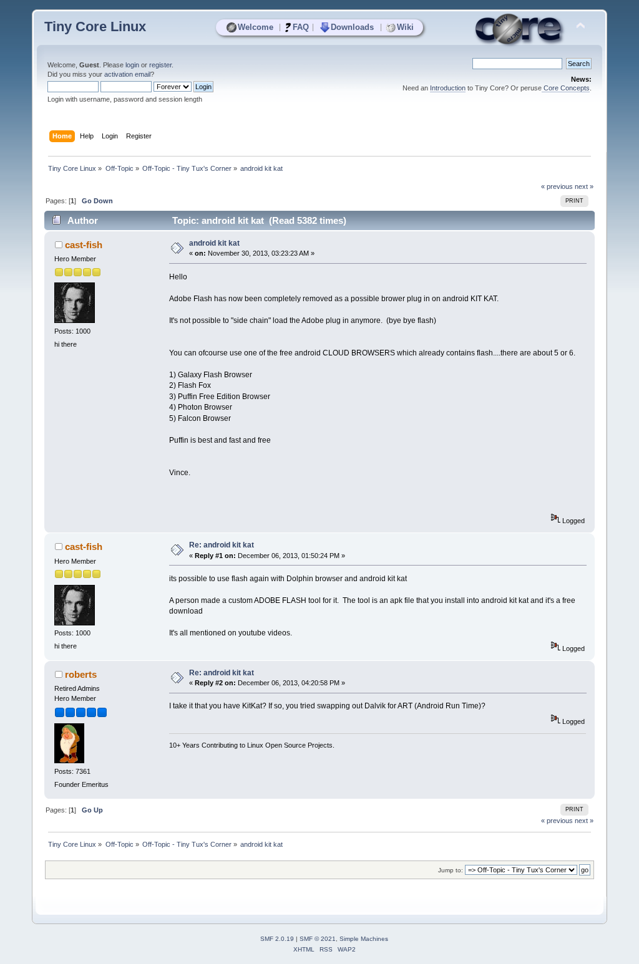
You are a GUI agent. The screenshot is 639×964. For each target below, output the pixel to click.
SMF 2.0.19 (277, 938)
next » (584, 186)
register (160, 65)
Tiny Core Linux (95, 26)
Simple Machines (363, 938)
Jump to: (450, 870)
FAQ (301, 27)
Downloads (352, 27)
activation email (127, 74)
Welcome (255, 27)
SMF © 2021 (318, 938)
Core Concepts (566, 88)
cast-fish (83, 244)
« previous (557, 186)
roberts (81, 674)
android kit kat (214, 243)
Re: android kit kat (221, 545)
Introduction (448, 88)
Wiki (405, 27)
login (132, 65)
